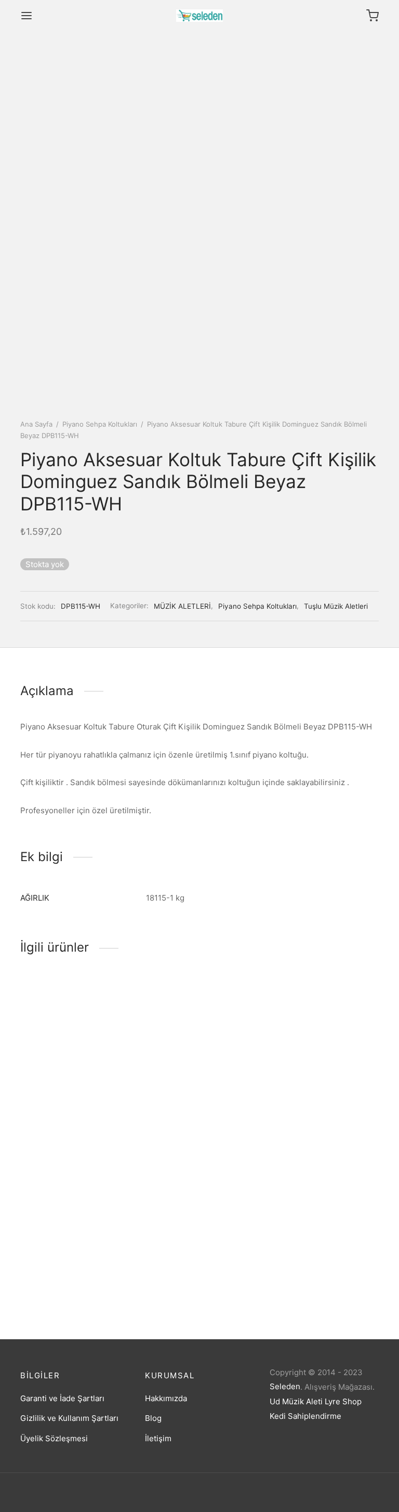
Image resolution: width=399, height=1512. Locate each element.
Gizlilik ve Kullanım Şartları (69, 1418)
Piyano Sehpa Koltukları (99, 424)
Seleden (285, 1386)
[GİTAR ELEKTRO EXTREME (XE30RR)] (74, 1203)
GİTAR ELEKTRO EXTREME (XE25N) (69, 1105)
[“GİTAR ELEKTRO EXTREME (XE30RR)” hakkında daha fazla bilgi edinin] (57, 1234)
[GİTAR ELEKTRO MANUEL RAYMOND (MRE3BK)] (324, 1033)
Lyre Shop (343, 1401)
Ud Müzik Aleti (296, 1401)
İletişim (158, 1438)
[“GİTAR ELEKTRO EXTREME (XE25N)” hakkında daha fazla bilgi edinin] (57, 1064)
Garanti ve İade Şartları (62, 1398)
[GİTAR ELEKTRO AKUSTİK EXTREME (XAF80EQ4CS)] (199, 1033)
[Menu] (26, 15)
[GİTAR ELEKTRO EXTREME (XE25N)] (74, 1033)
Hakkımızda (166, 1398)
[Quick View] (92, 1064)
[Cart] (372, 15)
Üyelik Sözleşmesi (54, 1438)
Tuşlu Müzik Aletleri (336, 606)
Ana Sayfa (36, 424)
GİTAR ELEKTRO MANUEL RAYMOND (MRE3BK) (317, 1105)
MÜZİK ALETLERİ (182, 606)
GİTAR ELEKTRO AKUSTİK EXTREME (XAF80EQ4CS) (193, 1105)
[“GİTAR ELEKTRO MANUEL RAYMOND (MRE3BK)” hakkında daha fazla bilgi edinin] (306, 1064)
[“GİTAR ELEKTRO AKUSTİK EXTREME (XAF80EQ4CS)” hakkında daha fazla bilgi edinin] (182, 1064)
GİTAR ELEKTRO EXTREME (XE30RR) (69, 1275)
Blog (153, 1418)
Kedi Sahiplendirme (305, 1416)
